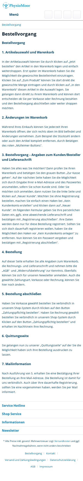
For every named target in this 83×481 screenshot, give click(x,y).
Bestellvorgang (33, 453)
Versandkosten (62, 441)
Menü (14, 14)
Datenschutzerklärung (62, 460)
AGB (32, 466)
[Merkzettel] (58, 14)
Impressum (46, 466)
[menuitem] (10, 14)
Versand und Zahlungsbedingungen (25, 460)
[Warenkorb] (77, 14)
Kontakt (50, 453)
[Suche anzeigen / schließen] (48, 14)
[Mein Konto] (67, 14)
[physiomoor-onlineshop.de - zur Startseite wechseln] (16, 5)
